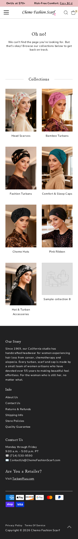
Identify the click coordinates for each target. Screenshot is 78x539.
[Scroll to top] (69, 527)
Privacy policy (14, 525)
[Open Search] (66, 13)
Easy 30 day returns (52, 3)
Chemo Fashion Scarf (45, 530)
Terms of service (35, 525)
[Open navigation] (6, 12)
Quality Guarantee (18, 427)
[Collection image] (57, 279)
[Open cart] (73, 13)
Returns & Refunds (18, 409)
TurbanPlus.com (23, 479)
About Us (11, 397)
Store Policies (14, 421)
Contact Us (12, 403)
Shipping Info (14, 415)
